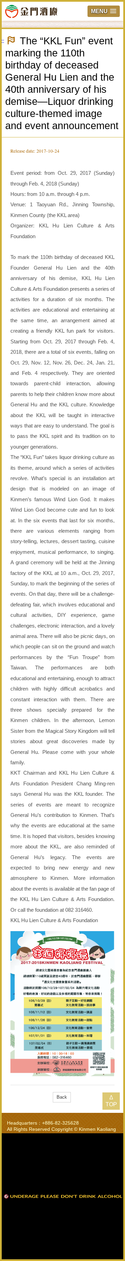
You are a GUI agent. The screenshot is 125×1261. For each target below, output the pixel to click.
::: (2, 41)
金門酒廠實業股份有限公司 (31, 11)
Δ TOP (111, 1101)
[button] (104, 11)
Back (62, 1097)
